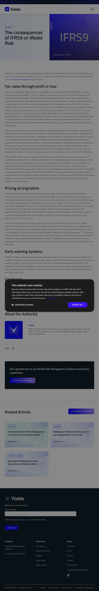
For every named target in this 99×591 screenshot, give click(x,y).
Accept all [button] (77, 305)
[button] (22, 304)
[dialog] (49, 295)
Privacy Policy (51, 298)
